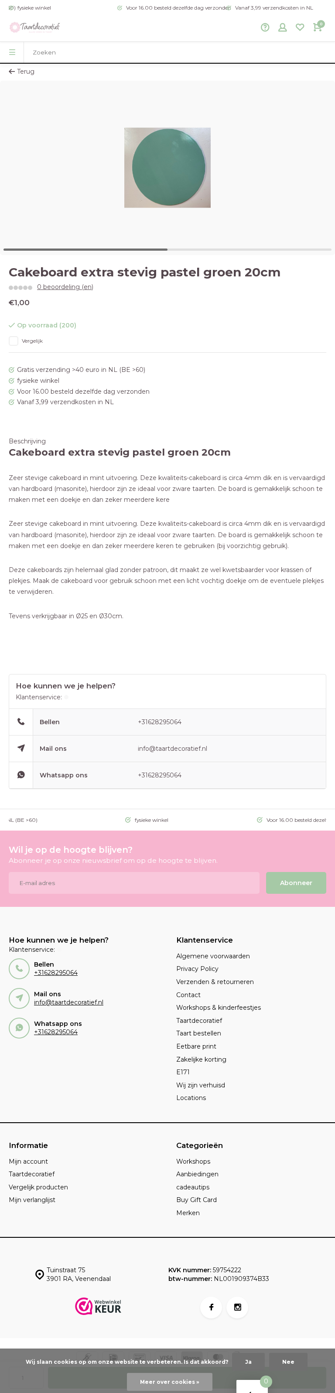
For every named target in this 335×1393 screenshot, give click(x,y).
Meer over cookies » (169, 1382)
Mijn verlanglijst (32, 1200)
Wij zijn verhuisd (200, 1085)
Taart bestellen (198, 1033)
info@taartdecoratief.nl (172, 749)
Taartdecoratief (199, 1021)
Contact (188, 995)
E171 (183, 1072)
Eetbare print (196, 1046)
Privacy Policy (197, 969)
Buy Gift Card (196, 1200)
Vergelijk (32, 340)
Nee (288, 1362)
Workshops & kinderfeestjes (218, 1008)
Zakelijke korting (201, 1059)
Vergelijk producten (38, 1187)
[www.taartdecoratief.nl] (35, 28)
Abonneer (296, 883)
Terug (25, 71)
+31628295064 (159, 722)
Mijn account (28, 1161)
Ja (248, 1362)
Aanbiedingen (197, 1174)
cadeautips (192, 1187)
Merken (188, 1213)
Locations (191, 1098)
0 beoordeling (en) (65, 287)
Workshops (193, 1161)
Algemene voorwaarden (213, 956)
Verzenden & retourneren (215, 982)
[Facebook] (211, 1307)
